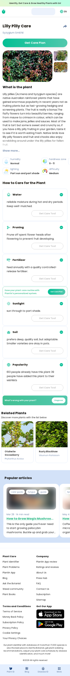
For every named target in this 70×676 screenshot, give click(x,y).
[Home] (3, 11)
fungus (31, 492)
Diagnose (58, 400)
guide (43, 492)
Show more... (11, 151)
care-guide (17, 492)
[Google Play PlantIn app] (50, 624)
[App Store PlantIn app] (50, 614)
